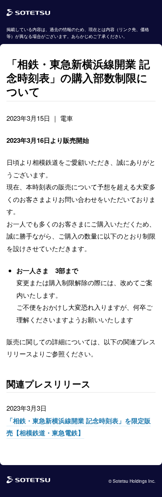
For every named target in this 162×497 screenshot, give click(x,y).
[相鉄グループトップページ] (28, 481)
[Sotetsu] (28, 13)
